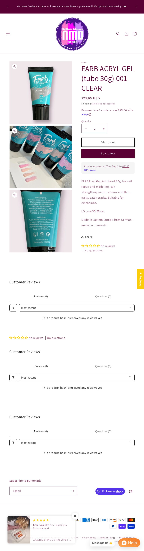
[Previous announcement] (7, 6)
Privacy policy (89, 537)
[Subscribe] (72, 491)
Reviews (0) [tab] (41, 296)
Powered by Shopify (52, 537)
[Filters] (13, 307)
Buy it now (108, 153)
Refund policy (71, 537)
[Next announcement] (137, 6)
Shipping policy (127, 537)
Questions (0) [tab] (103, 296)
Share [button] (88, 236)
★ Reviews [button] (140, 279)
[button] (8, 33)
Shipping (86, 103)
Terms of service (108, 537)
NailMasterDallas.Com (30, 537)
